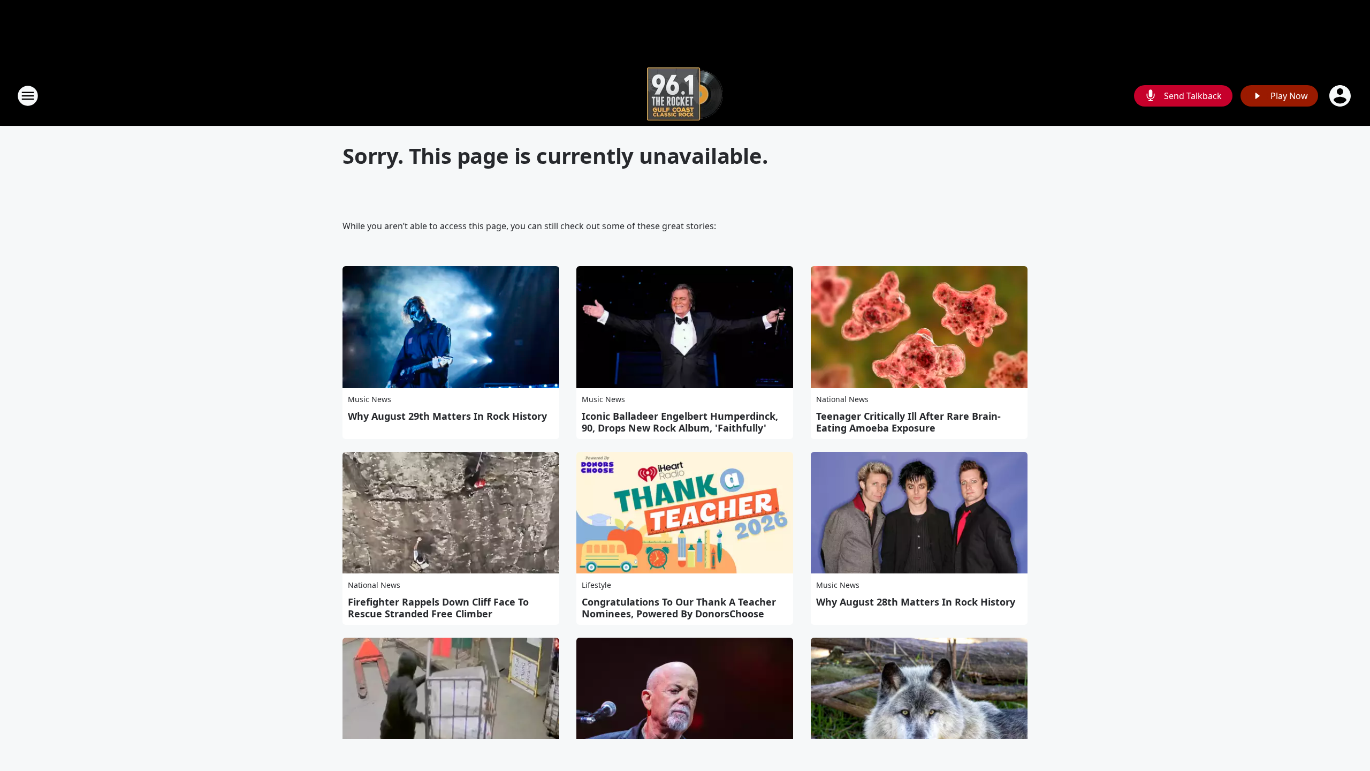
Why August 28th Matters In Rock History (915, 602)
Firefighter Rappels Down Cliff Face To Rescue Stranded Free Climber (438, 607)
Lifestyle (596, 585)
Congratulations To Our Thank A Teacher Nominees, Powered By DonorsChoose (679, 607)
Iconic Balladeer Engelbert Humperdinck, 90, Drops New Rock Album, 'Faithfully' (680, 422)
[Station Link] (685, 95)
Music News (369, 399)
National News (842, 399)
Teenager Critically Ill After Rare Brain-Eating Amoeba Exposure (908, 422)
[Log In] (1341, 96)
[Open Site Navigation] (28, 96)
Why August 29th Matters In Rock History (447, 416)
